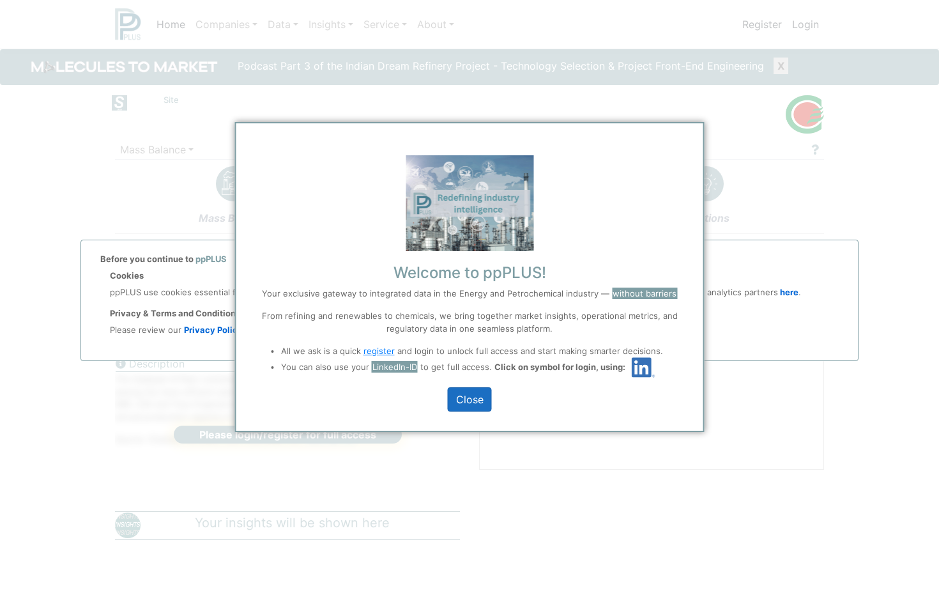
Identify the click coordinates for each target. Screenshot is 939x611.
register (379, 351)
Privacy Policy (213, 330)
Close (470, 399)
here (788, 292)
